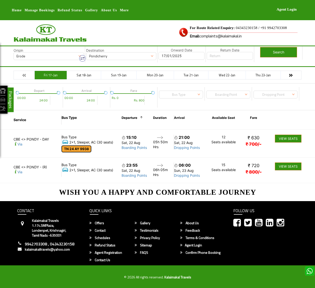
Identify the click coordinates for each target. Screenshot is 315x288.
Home (17, 10)
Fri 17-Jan (51, 75)
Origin (18, 50)
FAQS (143, 252)
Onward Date (181, 50)
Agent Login (287, 9)
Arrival (179, 118)
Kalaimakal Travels (177, 277)
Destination (95, 50)
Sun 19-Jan (118, 75)
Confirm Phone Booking (202, 252)
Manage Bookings (40, 10)
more (124, 10)
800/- (254, 172)
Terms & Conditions (199, 237)
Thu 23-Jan (263, 75)
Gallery (91, 10)
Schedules (102, 237)
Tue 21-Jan (191, 75)
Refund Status (104, 245)
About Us (109, 10)
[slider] (17, 92)
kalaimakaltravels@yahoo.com (47, 249)
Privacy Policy (149, 237)
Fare (253, 118)
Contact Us (102, 259)
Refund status (70, 10)
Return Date (229, 50)
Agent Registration (108, 252)
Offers (99, 223)
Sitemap (145, 245)
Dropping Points (187, 147)
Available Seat (223, 118)
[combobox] (181, 94)
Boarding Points (134, 147)
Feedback (192, 230)
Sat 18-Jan (84, 75)
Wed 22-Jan (227, 75)
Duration (160, 118)
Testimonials (148, 230)
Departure (129, 118)
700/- (253, 144)
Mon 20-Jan (155, 75)
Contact (100, 230)
